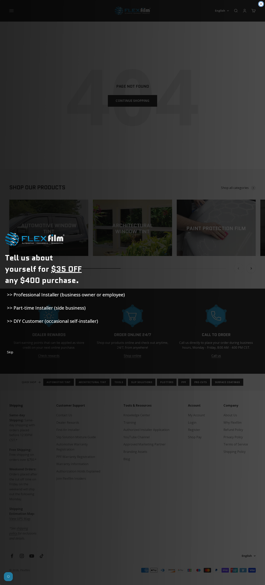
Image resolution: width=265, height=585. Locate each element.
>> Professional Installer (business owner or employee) (66, 294)
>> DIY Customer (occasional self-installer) (52, 321)
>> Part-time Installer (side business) (46, 308)
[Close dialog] (261, 4)
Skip (10, 352)
